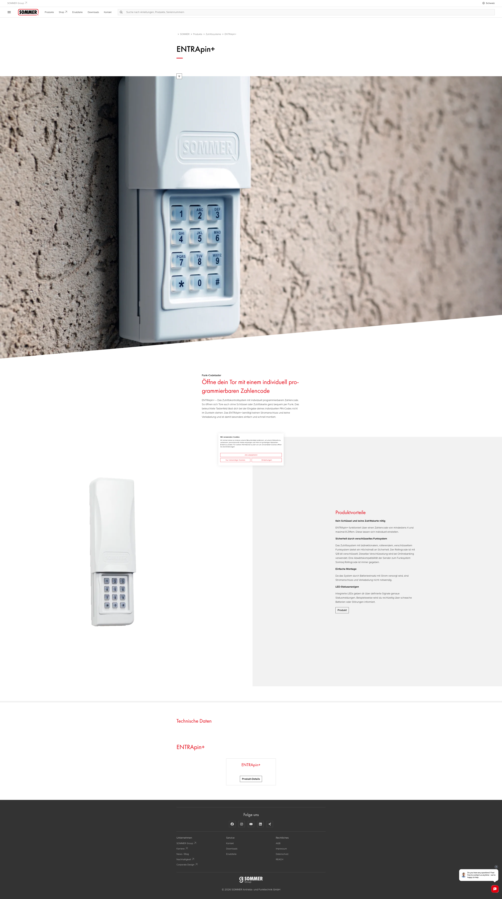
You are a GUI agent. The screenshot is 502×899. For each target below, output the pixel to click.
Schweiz (490, 3)
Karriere (180, 848)
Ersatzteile (77, 12)
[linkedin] (260, 824)
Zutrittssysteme (213, 34)
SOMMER (185, 34)
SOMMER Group (15, 3)
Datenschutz (282, 854)
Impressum (281, 848)
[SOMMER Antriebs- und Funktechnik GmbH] (28, 12)
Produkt (342, 610)
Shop (61, 12)
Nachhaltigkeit (183, 859)
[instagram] (241, 824)
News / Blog (182, 854)
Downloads (93, 12)
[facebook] (232, 824)
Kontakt (108, 12)
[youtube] (251, 824)
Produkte (49, 12)
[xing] (270, 824)
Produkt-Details (251, 779)
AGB (278, 843)
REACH (279, 859)
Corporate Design (185, 864)
